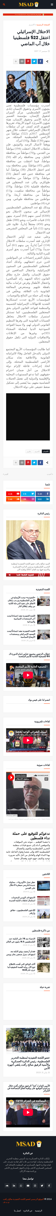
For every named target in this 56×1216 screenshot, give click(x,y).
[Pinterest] (28, 61)
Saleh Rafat (46, 819)
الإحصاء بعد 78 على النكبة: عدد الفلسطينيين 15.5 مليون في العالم (20, 940)
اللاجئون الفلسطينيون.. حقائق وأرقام (22, 912)
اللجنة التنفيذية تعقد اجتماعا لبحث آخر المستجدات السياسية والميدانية (21, 618)
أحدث (49, 474)
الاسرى (32, 24)
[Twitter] (34, 61)
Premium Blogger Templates (37, 1207)
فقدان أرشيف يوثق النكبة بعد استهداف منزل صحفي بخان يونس (20, 953)
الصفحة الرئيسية (43, 24)
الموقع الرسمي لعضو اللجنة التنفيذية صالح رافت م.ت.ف (23, 1201)
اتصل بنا (17, 1210)
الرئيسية (38, 1210)
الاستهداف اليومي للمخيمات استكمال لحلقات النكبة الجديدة (22, 899)
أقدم (6, 474)
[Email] (22, 61)
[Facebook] (40, 61)
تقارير (29, 451)
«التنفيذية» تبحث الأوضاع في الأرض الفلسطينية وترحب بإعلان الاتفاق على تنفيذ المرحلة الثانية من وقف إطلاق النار (21, 602)
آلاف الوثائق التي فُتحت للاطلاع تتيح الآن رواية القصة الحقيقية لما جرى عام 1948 (21, 967)
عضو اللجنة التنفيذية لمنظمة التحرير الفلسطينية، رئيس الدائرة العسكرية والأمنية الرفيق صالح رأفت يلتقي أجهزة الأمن (28, 1063)
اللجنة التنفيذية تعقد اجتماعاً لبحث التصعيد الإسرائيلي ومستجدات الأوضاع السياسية (21, 634)
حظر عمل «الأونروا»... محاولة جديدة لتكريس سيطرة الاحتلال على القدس (22, 885)
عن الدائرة (27, 1210)
